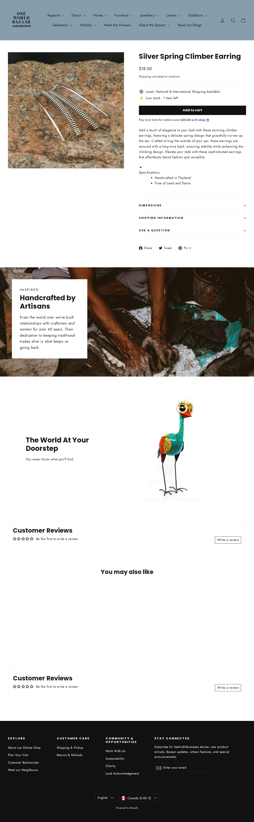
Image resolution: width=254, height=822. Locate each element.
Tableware (60, 25)
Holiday (86, 25)
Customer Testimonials (23, 762)
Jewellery (147, 15)
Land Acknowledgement (122, 773)
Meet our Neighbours (23, 770)
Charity (110, 766)
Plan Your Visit (18, 755)
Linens (171, 15)
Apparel (54, 15)
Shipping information (161, 218)
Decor (77, 15)
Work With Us (115, 751)
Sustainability (115, 758)
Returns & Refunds (69, 755)
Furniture (122, 15)
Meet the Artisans (117, 25)
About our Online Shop (24, 747)
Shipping (145, 76)
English (103, 797)
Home (98, 15)
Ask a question (154, 230)
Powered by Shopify (127, 808)
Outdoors (196, 15)
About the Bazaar (153, 25)
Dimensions (150, 205)
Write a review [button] (228, 539)
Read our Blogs (190, 25)
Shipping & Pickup (70, 747)
